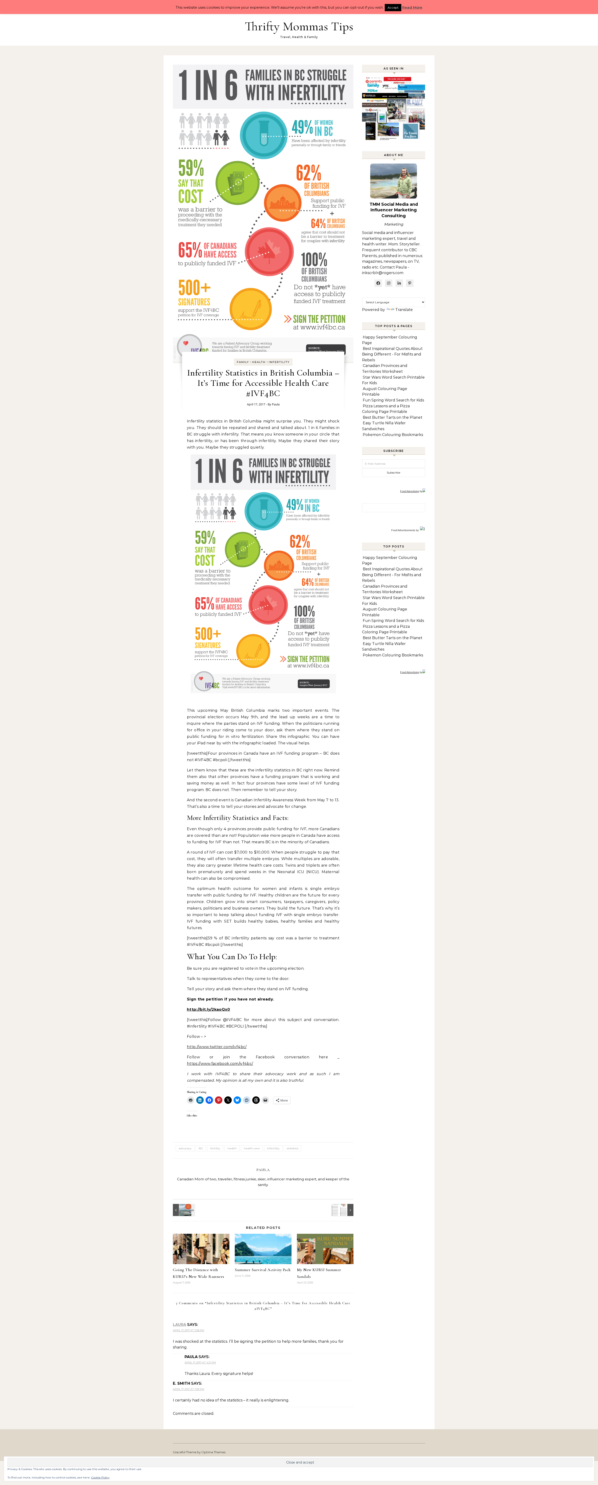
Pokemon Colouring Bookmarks (393, 434)
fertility (215, 1148)
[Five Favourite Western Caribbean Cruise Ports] (183, 1210)
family (243, 362)
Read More (412, 7)
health (232, 1148)
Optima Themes (213, 1452)
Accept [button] (393, 7)
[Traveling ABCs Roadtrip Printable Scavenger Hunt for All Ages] (342, 1210)
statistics (292, 1148)
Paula (276, 404)
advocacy (185, 1148)
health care (252, 1148)
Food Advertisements (403, 530)
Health (259, 362)
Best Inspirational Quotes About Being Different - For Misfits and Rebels (392, 354)
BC (201, 1148)
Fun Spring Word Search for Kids (393, 400)
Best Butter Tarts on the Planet (392, 417)
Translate (404, 309)
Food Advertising (409, 491)
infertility (279, 362)
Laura (179, 1324)
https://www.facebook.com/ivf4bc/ (220, 1063)
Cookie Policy (100, 1477)
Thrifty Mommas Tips (299, 26)
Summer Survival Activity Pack (263, 1269)
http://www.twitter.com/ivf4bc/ (217, 1047)
